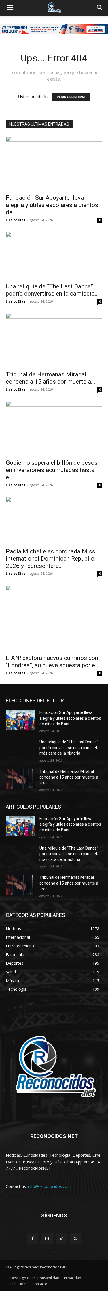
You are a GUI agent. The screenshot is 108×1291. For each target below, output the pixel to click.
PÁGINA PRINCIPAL (71, 97)
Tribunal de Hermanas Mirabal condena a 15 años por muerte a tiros (68, 777)
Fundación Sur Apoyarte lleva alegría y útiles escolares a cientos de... (52, 205)
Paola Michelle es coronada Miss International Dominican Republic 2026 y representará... (50, 558)
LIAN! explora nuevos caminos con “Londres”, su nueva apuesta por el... (53, 661)
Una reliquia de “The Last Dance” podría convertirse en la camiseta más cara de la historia (69, 747)
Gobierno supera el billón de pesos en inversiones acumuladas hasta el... (52, 470)
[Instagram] (46, 1238)
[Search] (100, 8)
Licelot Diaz (16, 220)
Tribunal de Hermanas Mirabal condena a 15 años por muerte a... (50, 378)
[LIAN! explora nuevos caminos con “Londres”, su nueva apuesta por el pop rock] (54, 618)
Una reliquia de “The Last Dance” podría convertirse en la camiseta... (52, 290)
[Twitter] (75, 1238)
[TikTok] (61, 1238)
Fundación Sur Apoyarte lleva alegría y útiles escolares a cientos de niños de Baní (70, 718)
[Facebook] (32, 1238)
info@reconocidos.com (49, 1186)
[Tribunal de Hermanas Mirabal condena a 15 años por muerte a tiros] (54, 340)
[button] (10, 8)
